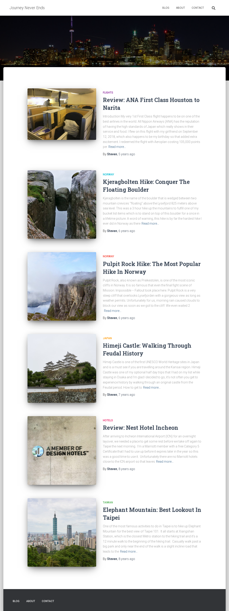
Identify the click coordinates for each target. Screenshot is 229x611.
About (180, 7)
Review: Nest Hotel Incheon (140, 427)
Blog (165, 7)
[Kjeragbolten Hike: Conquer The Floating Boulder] (62, 204)
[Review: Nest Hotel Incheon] (62, 450)
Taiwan (108, 502)
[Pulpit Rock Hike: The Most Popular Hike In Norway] (62, 286)
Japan (107, 338)
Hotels (108, 420)
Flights (108, 92)
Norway (108, 174)
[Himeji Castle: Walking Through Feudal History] (62, 368)
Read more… (117, 147)
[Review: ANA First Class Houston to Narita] (62, 114)
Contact (198, 7)
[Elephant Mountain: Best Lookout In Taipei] (62, 532)
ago (127, 154)
